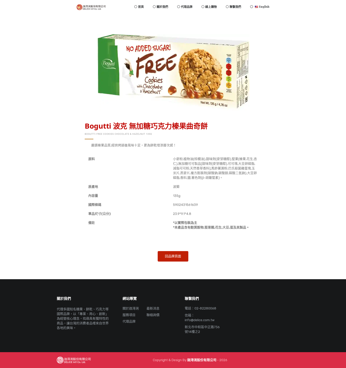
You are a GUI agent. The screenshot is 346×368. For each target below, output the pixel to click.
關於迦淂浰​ (131, 309)
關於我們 (162, 6)
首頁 (141, 6)
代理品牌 (186, 6)
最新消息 (153, 309)
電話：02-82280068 (200, 308)
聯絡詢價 (153, 315)
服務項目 (129, 315)
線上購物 (211, 6)
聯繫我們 (235, 6)
